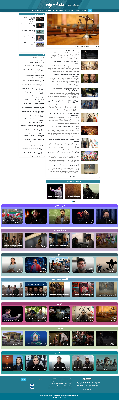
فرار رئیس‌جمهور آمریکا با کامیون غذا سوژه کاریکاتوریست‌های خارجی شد (61, 270)
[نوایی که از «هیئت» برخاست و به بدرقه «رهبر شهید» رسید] (36, 216)
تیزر (60, 381)
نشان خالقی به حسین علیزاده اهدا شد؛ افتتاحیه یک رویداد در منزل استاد (36, 319)
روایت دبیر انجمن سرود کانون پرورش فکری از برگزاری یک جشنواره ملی (64, 115)
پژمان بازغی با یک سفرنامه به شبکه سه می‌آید (66, 165)
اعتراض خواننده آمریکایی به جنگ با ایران (73, 197)
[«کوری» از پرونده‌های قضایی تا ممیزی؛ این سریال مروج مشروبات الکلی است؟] (89, 104)
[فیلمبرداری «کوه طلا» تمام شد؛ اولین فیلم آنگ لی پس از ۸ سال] (59, 363)
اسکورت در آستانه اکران (88, 246)
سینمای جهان (77, 10)
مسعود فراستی (64, 388)
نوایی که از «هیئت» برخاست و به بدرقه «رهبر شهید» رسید (37, 221)
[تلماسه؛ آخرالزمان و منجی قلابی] (40, 32)
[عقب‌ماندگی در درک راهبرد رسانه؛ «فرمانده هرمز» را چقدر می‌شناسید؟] (12, 289)
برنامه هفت (60, 378)
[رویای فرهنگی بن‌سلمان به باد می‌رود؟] (91, 191)
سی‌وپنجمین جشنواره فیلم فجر (66, 385)
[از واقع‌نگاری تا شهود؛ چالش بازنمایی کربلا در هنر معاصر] (89, 130)
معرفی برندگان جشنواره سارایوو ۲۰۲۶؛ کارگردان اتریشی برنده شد (13, 368)
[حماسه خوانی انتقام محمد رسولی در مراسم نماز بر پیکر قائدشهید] (106, 216)
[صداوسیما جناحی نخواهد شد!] (89, 92)
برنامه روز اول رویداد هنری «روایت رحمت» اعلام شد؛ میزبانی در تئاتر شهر (36, 344)
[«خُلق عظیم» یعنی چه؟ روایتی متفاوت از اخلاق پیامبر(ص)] (89, 65)
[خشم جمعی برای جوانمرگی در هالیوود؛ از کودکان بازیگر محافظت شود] (36, 363)
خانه (90, 10)
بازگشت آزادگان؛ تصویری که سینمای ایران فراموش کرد (59, 246)
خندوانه (70, 383)
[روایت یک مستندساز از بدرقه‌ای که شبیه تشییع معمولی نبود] (83, 289)
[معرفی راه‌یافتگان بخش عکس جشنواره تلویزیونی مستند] (36, 289)
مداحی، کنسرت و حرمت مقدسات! (87, 46)
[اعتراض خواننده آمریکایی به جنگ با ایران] (73, 191)
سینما (66, 383)
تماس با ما (36, 10)
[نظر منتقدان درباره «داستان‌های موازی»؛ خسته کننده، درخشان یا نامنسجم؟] (12, 240)
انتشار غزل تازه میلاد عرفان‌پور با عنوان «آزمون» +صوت (60, 221)
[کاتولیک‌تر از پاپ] (40, 19)
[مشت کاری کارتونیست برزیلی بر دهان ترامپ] (106, 265)
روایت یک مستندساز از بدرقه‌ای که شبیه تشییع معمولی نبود (84, 295)
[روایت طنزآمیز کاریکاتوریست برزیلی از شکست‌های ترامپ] (83, 265)
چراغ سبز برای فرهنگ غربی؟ (17, 271)
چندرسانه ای (48, 10)
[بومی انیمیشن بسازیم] (106, 240)
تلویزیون (71, 10)
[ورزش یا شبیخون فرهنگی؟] (55, 191)
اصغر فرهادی (65, 378)
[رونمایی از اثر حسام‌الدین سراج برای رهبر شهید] (12, 314)
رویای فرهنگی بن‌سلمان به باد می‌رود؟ (92, 197)
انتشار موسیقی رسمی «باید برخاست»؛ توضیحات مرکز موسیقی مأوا (83, 221)
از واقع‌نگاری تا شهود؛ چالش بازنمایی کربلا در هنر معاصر (65, 127)
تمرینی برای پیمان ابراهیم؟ (71, 51)
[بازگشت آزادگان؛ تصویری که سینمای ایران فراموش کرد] (59, 240)
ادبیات (66, 10)
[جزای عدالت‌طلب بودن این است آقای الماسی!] (40, 25)
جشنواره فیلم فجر (55, 381)
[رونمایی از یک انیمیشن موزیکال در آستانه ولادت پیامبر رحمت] (89, 156)
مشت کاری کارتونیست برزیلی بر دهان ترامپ (108, 271)
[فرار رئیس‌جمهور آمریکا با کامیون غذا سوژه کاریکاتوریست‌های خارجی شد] (59, 265)
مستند (70, 388)
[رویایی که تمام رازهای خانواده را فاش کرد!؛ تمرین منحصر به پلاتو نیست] (59, 338)
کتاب (49, 388)
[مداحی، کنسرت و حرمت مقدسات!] (73, 29)
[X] (90, 389)
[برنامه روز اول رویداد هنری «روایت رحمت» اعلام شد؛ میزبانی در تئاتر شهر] (36, 338)
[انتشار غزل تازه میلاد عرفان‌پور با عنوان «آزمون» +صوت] (59, 216)
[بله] (85, 389)
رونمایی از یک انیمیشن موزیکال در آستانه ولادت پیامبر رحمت (63, 153)
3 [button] (72, 201)
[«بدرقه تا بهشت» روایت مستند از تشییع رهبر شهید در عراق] (59, 289)
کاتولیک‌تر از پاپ (32, 19)
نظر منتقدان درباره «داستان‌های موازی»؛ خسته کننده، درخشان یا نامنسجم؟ (13, 246)
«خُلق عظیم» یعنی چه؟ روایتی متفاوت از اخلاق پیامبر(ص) (66, 63)
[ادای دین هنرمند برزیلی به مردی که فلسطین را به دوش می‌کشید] (89, 143)
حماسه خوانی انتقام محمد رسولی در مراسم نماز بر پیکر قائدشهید (106, 221)
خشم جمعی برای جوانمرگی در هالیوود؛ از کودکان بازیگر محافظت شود (36, 368)
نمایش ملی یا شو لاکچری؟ (29, 42)
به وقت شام (69, 381)
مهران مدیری (58, 388)
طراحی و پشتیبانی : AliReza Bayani (59, 397)
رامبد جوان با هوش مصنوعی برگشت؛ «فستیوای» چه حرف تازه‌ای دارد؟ (36, 270)
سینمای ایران (84, 10)
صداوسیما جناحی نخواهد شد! (70, 90)
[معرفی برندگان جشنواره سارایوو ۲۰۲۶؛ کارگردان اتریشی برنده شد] (12, 363)
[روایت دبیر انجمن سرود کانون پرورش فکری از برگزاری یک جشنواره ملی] (89, 117)
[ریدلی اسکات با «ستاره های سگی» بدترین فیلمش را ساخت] (83, 363)
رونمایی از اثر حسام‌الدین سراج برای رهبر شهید (13, 320)
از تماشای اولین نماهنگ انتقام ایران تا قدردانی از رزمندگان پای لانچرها (12, 221)
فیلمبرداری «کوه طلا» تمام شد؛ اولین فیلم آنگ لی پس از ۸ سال (59, 368)
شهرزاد (58, 385)
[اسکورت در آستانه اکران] (83, 240)
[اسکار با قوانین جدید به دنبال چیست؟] (36, 240)
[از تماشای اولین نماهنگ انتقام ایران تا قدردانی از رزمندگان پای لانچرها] (12, 216)
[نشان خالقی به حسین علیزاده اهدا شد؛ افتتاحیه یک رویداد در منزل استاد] (36, 314)
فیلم (54, 385)
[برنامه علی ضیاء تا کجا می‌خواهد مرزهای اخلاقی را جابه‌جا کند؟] (89, 78)
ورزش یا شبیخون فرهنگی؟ (57, 197)
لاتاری (51, 385)
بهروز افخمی (54, 378)
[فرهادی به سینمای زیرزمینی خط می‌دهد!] (40, 38)
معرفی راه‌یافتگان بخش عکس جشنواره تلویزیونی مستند (36, 295)
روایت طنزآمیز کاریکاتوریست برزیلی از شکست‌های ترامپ (83, 270)
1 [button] (74, 201)
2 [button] (73, 201)
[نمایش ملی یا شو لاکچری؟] (40, 44)
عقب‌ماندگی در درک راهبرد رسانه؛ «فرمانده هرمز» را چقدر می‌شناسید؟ (12, 295)
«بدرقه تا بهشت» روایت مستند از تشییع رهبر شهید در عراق (59, 295)
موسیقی (61, 10)
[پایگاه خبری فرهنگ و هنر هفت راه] (59, 4)
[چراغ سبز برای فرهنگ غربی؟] (12, 265)
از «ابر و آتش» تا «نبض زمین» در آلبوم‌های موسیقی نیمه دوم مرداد (61, 319)
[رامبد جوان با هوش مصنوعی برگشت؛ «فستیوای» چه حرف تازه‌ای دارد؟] (36, 265)
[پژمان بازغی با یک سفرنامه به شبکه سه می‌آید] (89, 169)
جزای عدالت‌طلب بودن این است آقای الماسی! (27, 24)
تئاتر (57, 10)
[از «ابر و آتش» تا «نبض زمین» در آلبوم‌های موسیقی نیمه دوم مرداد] (59, 314)
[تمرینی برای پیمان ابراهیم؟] (89, 54)
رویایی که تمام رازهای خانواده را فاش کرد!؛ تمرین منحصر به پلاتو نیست (59, 344)
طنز (53, 10)
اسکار (70, 378)
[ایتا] (84, 389)
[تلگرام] (87, 389)
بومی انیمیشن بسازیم (112, 246)
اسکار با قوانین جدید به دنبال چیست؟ (38, 246)
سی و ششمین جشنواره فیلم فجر (57, 383)
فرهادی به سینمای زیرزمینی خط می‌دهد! (28, 36)
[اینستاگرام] (89, 389)
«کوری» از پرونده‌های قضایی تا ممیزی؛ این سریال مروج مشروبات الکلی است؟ (63, 102)
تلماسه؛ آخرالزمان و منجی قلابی (28, 30)
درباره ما (42, 10)
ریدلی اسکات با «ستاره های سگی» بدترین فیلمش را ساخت (83, 368)
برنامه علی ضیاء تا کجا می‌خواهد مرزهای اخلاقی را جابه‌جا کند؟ (65, 75)
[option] (91, 191)
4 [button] (71, 201)
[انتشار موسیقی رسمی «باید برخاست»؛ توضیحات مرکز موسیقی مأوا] (83, 216)
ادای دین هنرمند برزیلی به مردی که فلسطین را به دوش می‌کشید (63, 140)
